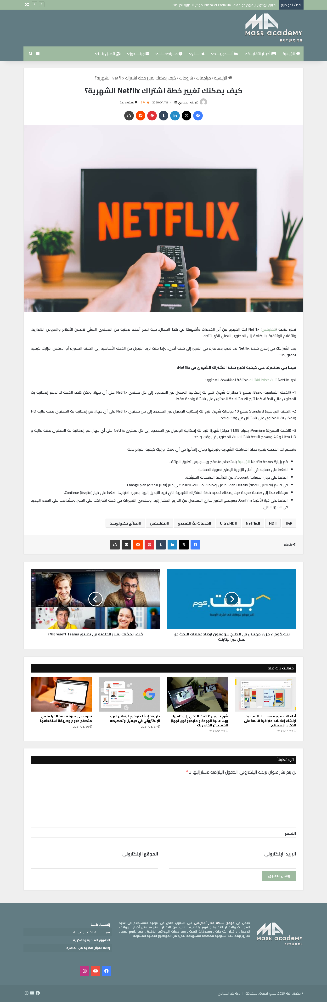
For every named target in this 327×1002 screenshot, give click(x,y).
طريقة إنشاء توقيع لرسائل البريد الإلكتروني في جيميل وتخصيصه (134, 718)
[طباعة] (129, 115)
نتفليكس (269, 329)
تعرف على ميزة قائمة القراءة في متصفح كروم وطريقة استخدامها (66, 718)
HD (271, 523)
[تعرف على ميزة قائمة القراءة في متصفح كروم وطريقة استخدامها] (61, 694)
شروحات (186, 78)
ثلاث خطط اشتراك (263, 379)
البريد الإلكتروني (280, 854)
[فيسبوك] (198, 115)
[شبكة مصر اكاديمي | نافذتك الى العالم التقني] (274, 28)
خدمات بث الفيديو (193, 523)
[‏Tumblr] (163, 115)
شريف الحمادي (188, 102)
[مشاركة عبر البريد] (126, 544)
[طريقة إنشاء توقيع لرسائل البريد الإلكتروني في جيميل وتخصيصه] (129, 694)
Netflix (252, 523)
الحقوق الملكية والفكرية (91, 940)
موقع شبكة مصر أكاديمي (214, 923)
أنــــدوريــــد (224, 53)
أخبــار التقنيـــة (259, 53)
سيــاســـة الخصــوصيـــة (91, 932)
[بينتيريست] (152, 115)
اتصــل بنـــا (107, 53)
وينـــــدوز (138, 53)
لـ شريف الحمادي (229, 993)
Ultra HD (227, 523)
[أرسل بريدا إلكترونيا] (176, 102)
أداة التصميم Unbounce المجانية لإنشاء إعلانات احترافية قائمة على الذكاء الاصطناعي (270, 720)
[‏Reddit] (140, 115)
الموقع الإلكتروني (140, 854)
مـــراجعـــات (168, 53)
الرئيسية (289, 53)
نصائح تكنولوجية (124, 523)
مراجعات (203, 78)
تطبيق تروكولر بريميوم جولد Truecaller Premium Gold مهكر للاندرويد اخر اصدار (224, 5)
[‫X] (186, 115)
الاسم (290, 833)
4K (290, 523)
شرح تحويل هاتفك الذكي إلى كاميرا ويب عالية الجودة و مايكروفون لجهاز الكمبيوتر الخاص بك (199, 720)
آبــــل (197, 53)
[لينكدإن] (175, 115)
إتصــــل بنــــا (100, 924)
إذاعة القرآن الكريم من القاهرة (88, 948)
